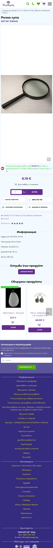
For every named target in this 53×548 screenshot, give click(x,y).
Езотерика (26, 444)
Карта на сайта (26, 431)
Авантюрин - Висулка (13, 313)
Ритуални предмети (26, 478)
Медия (26, 453)
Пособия (26, 491)
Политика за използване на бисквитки (26, 403)
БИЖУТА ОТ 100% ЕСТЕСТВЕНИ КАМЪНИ (22, 215)
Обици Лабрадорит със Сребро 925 (40, 314)
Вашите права (26, 414)
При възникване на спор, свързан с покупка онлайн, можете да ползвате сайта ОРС (26, 408)
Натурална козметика (26, 487)
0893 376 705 (29, 535)
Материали (26, 513)
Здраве (26, 483)
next (49, 312)
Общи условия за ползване (26, 394)
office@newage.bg (29, 537)
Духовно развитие (26, 440)
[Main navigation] (49, 4)
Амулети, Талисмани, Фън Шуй (26, 465)
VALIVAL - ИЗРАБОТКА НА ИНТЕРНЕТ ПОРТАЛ (26, 422)
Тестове (26, 457)
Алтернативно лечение (26, 448)
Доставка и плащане (26, 385)
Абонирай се (25, 367)
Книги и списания (26, 496)
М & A (6, 219)
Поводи (26, 500)
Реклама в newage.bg (26, 381)
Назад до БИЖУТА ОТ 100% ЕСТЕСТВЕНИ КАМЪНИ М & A (26, 12)
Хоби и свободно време (26, 504)
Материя (26, 470)
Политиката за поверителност (27, 353)
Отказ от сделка (26, 418)
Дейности (26, 517)
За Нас (26, 427)
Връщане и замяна (26, 390)
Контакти (26, 435)
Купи (34, 192)
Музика (26, 509)
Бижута (26, 474)
